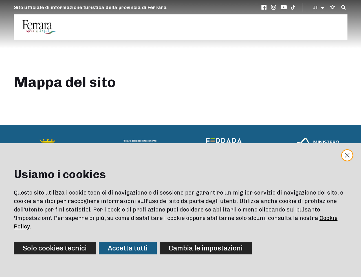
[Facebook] (265, 7)
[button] (319, 7)
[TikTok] (293, 7)
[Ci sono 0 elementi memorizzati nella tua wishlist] (332, 7)
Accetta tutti (128, 248)
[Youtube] (284, 7)
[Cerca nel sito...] (343, 7)
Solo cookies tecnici (55, 248)
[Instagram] (274, 7)
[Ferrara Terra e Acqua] (42, 27)
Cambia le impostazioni (206, 248)
